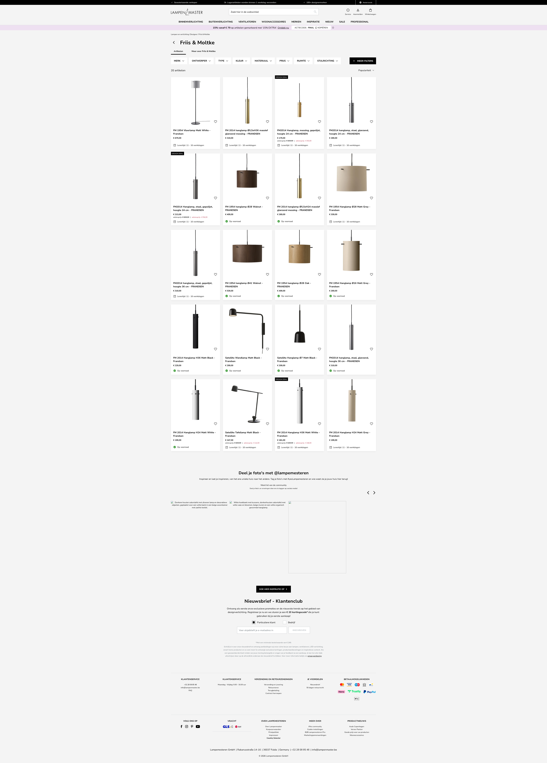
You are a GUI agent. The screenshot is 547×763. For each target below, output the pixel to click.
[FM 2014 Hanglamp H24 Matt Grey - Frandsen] (351, 415)
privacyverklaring (315, 656)
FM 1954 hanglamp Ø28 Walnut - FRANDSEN (244, 208)
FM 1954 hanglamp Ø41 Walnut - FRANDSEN (244, 284)
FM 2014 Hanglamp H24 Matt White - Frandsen (194, 434)
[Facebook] (181, 726)
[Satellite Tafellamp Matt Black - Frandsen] (247, 415)
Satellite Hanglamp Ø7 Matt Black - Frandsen (297, 359)
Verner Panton (357, 729)
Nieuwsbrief (315, 684)
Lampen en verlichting (180, 34)
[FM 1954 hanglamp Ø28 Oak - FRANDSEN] (299, 265)
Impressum (273, 735)
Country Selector (273, 738)
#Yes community (315, 726)
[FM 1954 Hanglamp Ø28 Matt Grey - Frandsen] (351, 189)
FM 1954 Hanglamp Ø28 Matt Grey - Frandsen (349, 208)
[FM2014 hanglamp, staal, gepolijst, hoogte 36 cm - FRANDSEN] (195, 265)
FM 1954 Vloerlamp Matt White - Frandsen (191, 132)
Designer (193, 34)
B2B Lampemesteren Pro (315, 732)
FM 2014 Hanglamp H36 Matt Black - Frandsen (194, 359)
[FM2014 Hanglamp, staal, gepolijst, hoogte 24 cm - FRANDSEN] (195, 189)
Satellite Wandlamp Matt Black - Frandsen (243, 359)
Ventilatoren (247, 21)
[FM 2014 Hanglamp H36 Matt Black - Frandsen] (195, 340)
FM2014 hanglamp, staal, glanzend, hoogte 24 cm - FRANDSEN (349, 132)
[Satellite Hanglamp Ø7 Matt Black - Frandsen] (299, 340)
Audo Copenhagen (356, 726)
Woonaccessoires (357, 735)
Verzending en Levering (273, 684)
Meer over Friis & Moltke (204, 51)
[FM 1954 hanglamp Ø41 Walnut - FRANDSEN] (247, 265)
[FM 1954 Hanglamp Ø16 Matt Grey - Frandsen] (351, 265)
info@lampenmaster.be (190, 687)
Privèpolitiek (274, 732)
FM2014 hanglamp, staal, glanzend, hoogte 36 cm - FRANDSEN (349, 359)
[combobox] (274, 11)
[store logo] (187, 11)
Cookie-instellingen (315, 729)
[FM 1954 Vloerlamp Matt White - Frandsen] (195, 113)
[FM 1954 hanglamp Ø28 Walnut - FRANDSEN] (247, 189)
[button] (215, 122)
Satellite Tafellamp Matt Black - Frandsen (243, 434)
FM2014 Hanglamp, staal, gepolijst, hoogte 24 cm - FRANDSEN (193, 208)
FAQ (190, 690)
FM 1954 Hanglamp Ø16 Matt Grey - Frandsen (349, 284)
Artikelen (178, 51)
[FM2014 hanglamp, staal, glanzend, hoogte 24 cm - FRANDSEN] (351, 113)
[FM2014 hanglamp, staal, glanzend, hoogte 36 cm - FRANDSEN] (351, 340)
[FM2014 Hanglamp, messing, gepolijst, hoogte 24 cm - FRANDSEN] (299, 113)
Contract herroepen (273, 693)
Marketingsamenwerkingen (315, 735)
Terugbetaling (273, 690)
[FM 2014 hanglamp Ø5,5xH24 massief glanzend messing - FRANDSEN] (299, 189)
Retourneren (273, 687)
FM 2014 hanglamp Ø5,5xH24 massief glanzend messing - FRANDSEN (298, 208)
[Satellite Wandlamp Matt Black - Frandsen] (247, 340)
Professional (360, 21)
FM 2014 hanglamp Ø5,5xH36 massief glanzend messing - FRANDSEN (246, 132)
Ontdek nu (283, 27)
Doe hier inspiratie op (271, 589)
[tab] (179, 60)
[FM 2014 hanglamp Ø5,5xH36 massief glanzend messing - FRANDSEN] (247, 113)
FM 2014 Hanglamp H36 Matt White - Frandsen (298, 434)
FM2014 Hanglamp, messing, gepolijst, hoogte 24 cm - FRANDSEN (298, 132)
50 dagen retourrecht (315, 687)
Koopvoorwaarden (273, 729)
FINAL (311, 27)
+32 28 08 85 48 (190, 684)
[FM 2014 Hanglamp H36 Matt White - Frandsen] (299, 415)
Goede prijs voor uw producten (356, 732)
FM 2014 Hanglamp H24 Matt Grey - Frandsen (349, 434)
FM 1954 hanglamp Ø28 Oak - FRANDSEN (294, 284)
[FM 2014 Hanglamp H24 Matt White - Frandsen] (195, 415)
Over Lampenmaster (273, 726)
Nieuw (329, 21)
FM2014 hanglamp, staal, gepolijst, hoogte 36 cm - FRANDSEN (192, 284)
